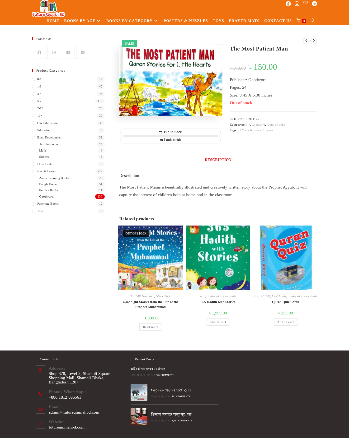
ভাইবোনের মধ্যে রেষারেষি (148, 368)
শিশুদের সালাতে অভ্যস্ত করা (171, 414)
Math (42, 150)
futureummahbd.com (67, 427)
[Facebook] (39, 52)
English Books (48, 190)
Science (44, 156)
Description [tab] (218, 160)
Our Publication (47, 123)
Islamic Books (276, 124)
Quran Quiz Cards (285, 302)
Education (44, 130)
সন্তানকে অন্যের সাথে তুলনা (171, 390)
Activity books (48, 144)
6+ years (255, 130)
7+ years (267, 130)
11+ (131, 296)
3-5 (39, 94)
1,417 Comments (182, 420)
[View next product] (313, 41)
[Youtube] (68, 52)
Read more (150, 327)
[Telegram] (82, 52)
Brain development (49, 137)
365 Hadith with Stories (218, 302)
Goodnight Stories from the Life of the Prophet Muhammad (150, 304)
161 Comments (181, 396)
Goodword (258, 124)
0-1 (39, 79)
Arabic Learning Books (54, 178)
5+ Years (243, 130)
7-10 (138, 296)
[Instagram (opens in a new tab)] (297, 4)
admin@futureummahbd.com (74, 412)
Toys (40, 211)
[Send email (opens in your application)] (305, 4)
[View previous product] (306, 41)
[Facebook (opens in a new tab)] (288, 4)
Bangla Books (48, 184)
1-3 (39, 86)
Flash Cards (279, 296)
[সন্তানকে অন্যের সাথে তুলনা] (139, 392)
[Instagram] (53, 52)
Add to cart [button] (218, 322)
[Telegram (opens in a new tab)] (314, 4)
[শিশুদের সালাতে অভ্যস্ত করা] (139, 416)
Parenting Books (48, 203)
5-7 (248, 124)
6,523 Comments (164, 375)
